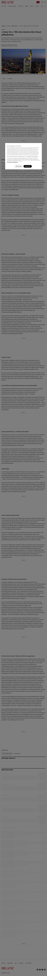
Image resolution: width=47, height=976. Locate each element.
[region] (23, 156)
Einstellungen (19, 166)
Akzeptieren (27, 166)
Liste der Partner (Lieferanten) (12, 162)
